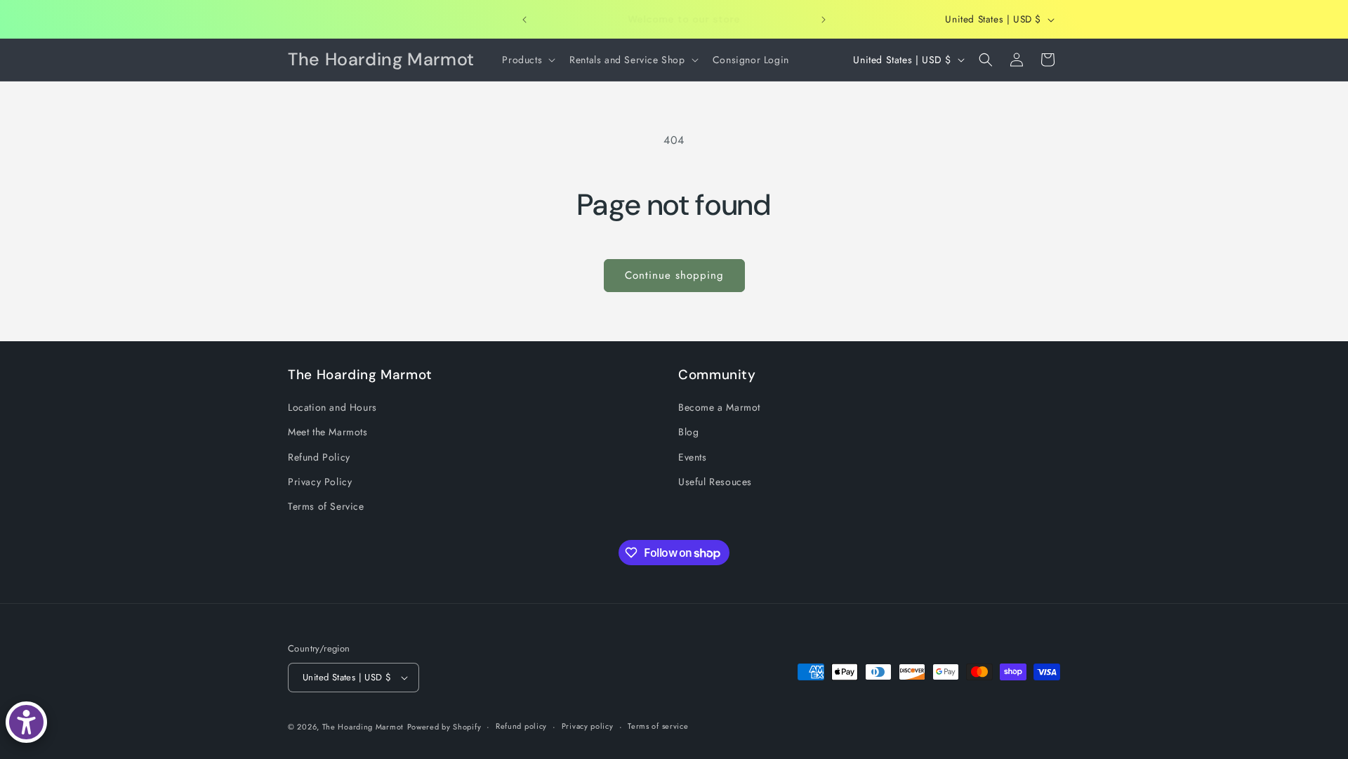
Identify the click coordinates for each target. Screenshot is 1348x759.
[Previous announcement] (524, 19)
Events (692, 457)
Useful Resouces (715, 482)
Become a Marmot (719, 407)
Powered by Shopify (444, 726)
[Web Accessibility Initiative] (26, 722)
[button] (527, 59)
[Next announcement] (823, 19)
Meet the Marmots (328, 432)
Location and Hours (332, 407)
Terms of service (658, 726)
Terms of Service (326, 506)
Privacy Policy (320, 482)
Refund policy (521, 726)
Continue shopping (674, 275)
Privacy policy (588, 726)
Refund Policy (319, 457)
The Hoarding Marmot (363, 726)
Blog (688, 432)
